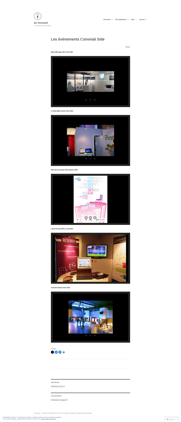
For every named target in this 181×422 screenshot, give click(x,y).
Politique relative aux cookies (48, 419)
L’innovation (107, 19)
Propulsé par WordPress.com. (50, 413)
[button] (86, 100)
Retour (127, 47)
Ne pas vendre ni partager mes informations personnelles (76, 413)
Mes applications (121, 19)
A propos (142, 19)
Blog (132, 19)
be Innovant (41, 22)
